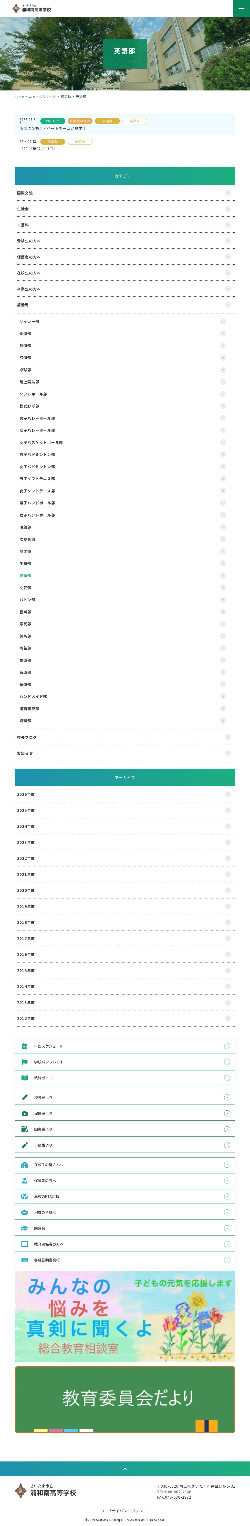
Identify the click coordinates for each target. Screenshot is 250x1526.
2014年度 (26, 986)
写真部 (25, 623)
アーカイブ (125, 777)
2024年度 (26, 826)
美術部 (25, 636)
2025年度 (26, 810)
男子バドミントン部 (37, 454)
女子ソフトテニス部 (37, 490)
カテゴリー (125, 176)
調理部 (25, 720)
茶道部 (25, 672)
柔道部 (25, 333)
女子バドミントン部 (37, 466)
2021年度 (26, 874)
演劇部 (25, 527)
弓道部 (25, 357)
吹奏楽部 (27, 539)
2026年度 (26, 794)
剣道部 (25, 345)
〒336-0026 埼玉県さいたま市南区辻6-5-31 (196, 1486)
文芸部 (25, 587)
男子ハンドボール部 (37, 502)
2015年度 (26, 970)
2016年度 (26, 954)
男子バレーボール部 (37, 418)
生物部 (25, 563)
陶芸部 (25, 648)
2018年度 (26, 922)
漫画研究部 (29, 708)
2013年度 (26, 1002)
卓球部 (25, 369)
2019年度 (26, 906)
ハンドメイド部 (33, 696)
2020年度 (26, 890)
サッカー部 (29, 321)
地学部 (25, 551)
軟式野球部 (29, 406)
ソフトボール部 (33, 394)
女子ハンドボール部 (37, 515)
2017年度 (26, 938)
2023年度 (26, 842)
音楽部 (25, 611)
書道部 (25, 660)
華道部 (25, 684)
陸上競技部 (29, 381)
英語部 (25, 575)
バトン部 (27, 599)
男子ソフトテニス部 (37, 478)
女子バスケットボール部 (41, 442)
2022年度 (26, 858)
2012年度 (26, 1018)
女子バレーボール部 (37, 430)
